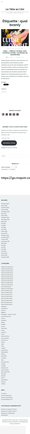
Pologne (3, 364)
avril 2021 (3, 249)
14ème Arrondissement (7, 274)
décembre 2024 (5, 203)
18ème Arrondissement (7, 282)
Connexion (4, 393)
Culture (9, 48)
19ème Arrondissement (7, 284)
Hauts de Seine (5, 338)
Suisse (2, 377)
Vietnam (3, 381)
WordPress (16, 421)
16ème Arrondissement (7, 278)
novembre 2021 (5, 237)
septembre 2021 (5, 241)
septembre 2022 (5, 219)
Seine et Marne (5, 370)
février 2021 (4, 253)
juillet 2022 (4, 221)
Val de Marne (4, 379)
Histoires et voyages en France (9, 409)
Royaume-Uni (4, 367)
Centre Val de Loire (6, 316)
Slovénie (3, 375)
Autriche (3, 310)
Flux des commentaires (7, 397)
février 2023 (4, 215)
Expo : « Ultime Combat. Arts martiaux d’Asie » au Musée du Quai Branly (15, 53)
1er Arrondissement (6, 286)
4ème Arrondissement (6, 294)
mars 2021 (3, 251)
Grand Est (3, 332)
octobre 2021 (4, 239)
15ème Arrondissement (7, 276)
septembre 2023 (5, 211)
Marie (11, 57)
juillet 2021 (4, 243)
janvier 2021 (4, 255)
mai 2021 (3, 247)
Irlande (3, 342)
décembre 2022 (5, 217)
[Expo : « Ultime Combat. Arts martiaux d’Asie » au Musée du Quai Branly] (15, 37)
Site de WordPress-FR (6, 399)
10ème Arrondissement (7, 266)
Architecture (4, 308)
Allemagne (3, 306)
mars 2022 (3, 229)
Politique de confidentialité (8, 413)
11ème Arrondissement (7, 268)
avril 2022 (3, 227)
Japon (2, 346)
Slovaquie (3, 373)
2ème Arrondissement (6, 290)
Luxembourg (4, 350)
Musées (21, 48)
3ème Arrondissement (6, 292)
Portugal (3, 366)
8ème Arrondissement (6, 302)
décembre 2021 (5, 235)
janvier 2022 (4, 233)
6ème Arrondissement (6, 298)
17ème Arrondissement (7, 280)
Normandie (4, 356)
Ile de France (4, 340)
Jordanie (3, 348)
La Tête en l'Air (15, 9)
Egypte (3, 322)
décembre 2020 (5, 257)
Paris (2, 360)
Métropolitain (4, 352)
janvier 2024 (4, 205)
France (3, 330)
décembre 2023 (5, 207)
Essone (3, 326)
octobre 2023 (4, 209)
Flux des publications (6, 395)
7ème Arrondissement (6, 300)
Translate (12, 169)
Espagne (3, 324)
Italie (2, 344)
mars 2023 (3, 213)
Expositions (15, 48)
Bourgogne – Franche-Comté (8, 314)
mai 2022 (3, 225)
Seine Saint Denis (5, 371)
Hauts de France (5, 336)
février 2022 (4, 231)
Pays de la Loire (5, 362)
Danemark (3, 320)
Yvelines (3, 383)
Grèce (2, 334)
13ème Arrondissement (7, 272)
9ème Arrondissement (6, 304)
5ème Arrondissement (6, 296)
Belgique (3, 312)
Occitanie (3, 358)
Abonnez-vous (9, 143)
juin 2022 (3, 223)
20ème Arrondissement (7, 288)
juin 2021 (3, 245)
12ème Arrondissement (7, 270)
